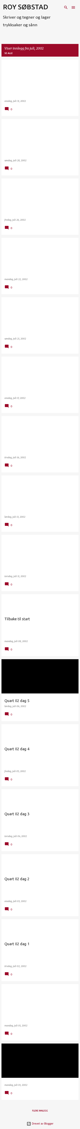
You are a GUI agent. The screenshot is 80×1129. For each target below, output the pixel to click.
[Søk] (66, 7)
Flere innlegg (40, 1110)
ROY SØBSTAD (25, 7)
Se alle (8, 53)
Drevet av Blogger (42, 1123)
